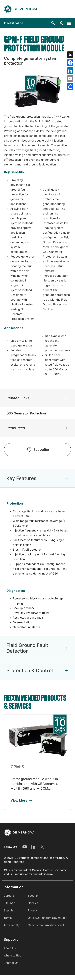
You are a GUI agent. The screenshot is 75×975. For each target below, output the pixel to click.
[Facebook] (70, 63)
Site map (9, 903)
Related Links (18, 398)
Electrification (13, 23)
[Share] (70, 87)
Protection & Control (29, 670)
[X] (70, 55)
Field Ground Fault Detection (27, 648)
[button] (53, 23)
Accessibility (12, 925)
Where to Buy (12, 955)
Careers (9, 895)
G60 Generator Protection (26, 413)
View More (19, 800)
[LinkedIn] (70, 71)
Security (33, 895)
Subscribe (41, 450)
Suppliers (10, 910)
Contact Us (11, 962)
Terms (8, 917)
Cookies (33, 903)
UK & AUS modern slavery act (47, 917)
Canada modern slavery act (46, 925)
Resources (15, 428)
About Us (10, 948)
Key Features (21, 478)
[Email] (70, 79)
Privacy (33, 910)
